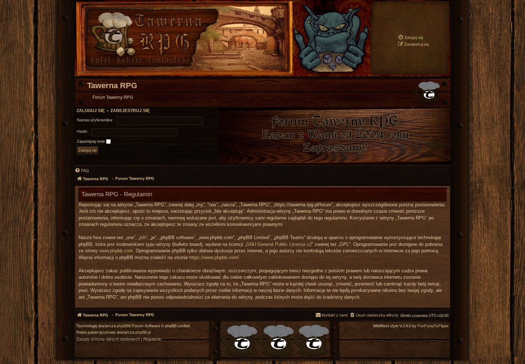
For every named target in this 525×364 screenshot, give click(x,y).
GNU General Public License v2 (279, 244)
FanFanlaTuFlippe (433, 325)
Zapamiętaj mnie (91, 141)
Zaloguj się (90, 110)
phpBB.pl (143, 332)
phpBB (122, 325)
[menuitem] (410, 37)
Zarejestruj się (130, 110)
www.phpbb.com (116, 250)
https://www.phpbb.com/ (214, 257)
